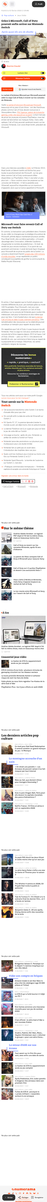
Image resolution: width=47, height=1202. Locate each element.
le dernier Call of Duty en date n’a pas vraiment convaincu (22, 318)
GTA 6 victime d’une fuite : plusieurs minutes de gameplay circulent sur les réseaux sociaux (21, 671)
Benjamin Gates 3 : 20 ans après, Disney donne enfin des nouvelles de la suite (29, 912)
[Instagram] (20, 1193)
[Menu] (12, 4)
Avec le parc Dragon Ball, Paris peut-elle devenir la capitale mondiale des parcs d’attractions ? (30, 795)
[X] (16, 1193)
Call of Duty (8, 486)
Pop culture (9, 15)
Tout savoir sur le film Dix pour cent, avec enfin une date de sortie (29, 1054)
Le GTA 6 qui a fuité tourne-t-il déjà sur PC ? (30, 995)
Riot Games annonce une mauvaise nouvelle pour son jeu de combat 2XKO (30, 1009)
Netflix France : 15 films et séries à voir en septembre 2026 (29, 807)
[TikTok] (12, 1193)
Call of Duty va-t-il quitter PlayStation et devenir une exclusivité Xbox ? (29, 569)
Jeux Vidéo (21, 15)
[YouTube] (9, 1193)
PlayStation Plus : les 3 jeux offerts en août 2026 (22, 687)
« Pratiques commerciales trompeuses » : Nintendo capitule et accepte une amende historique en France (24, 467)
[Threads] (38, 1193)
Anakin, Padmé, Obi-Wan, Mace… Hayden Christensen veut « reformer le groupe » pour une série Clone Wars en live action (30, 1035)
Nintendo (34, 486)
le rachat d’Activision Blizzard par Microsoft (24, 105)
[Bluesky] (34, 1193)
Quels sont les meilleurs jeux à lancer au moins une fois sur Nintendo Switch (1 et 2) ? (24, 455)
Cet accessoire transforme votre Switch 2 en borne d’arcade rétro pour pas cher (23, 411)
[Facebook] (23, 1193)
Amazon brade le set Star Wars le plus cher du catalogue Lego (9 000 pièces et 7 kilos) (30, 983)
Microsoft (22, 486)
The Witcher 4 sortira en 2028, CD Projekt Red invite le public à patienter (29, 886)
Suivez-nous (7, 89)
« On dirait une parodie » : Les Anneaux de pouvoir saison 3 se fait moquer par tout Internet (30, 769)
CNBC (28, 168)
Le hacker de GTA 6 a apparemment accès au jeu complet (26, 662)
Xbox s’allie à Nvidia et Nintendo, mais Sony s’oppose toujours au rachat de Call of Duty (27, 582)
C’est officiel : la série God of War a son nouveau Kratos (29, 1021)
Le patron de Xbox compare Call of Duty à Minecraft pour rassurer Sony (28, 558)
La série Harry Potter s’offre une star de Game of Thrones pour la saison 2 (30, 872)
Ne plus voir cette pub (10, 523)
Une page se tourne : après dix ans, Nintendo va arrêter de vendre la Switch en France (23, 436)
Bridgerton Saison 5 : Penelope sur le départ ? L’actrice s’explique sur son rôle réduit (29, 966)
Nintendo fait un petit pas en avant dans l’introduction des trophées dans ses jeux (20, 448)
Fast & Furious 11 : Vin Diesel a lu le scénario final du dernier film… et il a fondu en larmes (30, 899)
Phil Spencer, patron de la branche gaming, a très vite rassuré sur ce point (22, 113)
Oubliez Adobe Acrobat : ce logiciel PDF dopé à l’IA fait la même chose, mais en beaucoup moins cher (28, 536)
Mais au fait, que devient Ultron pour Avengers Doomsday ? (28, 781)
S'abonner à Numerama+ (21, 384)
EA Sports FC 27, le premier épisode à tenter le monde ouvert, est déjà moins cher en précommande (24, 423)
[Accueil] (5, 4)
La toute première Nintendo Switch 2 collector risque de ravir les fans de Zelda (20, 677)
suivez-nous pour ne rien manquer (15, 398)
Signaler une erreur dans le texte (15, 476)
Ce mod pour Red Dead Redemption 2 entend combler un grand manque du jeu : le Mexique (30, 748)
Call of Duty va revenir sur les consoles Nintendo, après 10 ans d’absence (27, 547)
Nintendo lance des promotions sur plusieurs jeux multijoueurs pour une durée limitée (23, 442)
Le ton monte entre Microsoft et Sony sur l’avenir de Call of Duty (29, 592)
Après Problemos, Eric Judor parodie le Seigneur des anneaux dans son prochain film (30, 1081)
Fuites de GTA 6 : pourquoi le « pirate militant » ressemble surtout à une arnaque (27, 1094)
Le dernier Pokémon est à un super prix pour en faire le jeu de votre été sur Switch (24, 430)
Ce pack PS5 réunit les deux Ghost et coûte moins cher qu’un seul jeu (29, 858)
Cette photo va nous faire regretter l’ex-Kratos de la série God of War (22, 682)
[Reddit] (27, 1193)
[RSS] (30, 1193)
